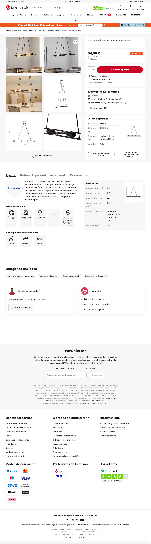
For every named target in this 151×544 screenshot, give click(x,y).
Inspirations (58, 456)
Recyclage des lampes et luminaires (115, 525)
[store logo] (17, 7)
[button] (24, 94)
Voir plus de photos (43, 155)
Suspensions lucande (48, 276)
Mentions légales (108, 435)
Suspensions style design (95, 276)
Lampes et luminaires (13, 31)
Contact (9, 435)
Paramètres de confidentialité (33, 525)
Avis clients (58, 175)
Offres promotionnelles (64, 440)
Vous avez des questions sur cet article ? (131, 154)
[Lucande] (14, 188)
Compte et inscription (16, 456)
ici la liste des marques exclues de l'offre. (94, 403)
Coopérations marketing (64, 435)
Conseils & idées (72, 456)
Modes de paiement (15, 452)
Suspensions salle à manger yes (21, 276)
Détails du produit (33, 175)
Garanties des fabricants (17, 440)
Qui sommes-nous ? (62, 423)
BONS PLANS (136, 15)
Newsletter (58, 427)
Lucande (104, 123)
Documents (78, 175)
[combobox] (60, 7)
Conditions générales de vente (114, 423)
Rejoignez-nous (60, 444)
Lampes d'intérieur (29, 31)
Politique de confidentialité (95, 401)
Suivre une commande (16, 431)
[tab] (11, 175)
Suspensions (41, 31)
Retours (9, 448)
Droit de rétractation (16, 423)
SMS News (57, 431)
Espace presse (60, 452)
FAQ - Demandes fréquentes (19, 427)
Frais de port (11, 444)
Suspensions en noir (71, 276)
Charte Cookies (107, 431)
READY (90, 25)
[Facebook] (69, 519)
